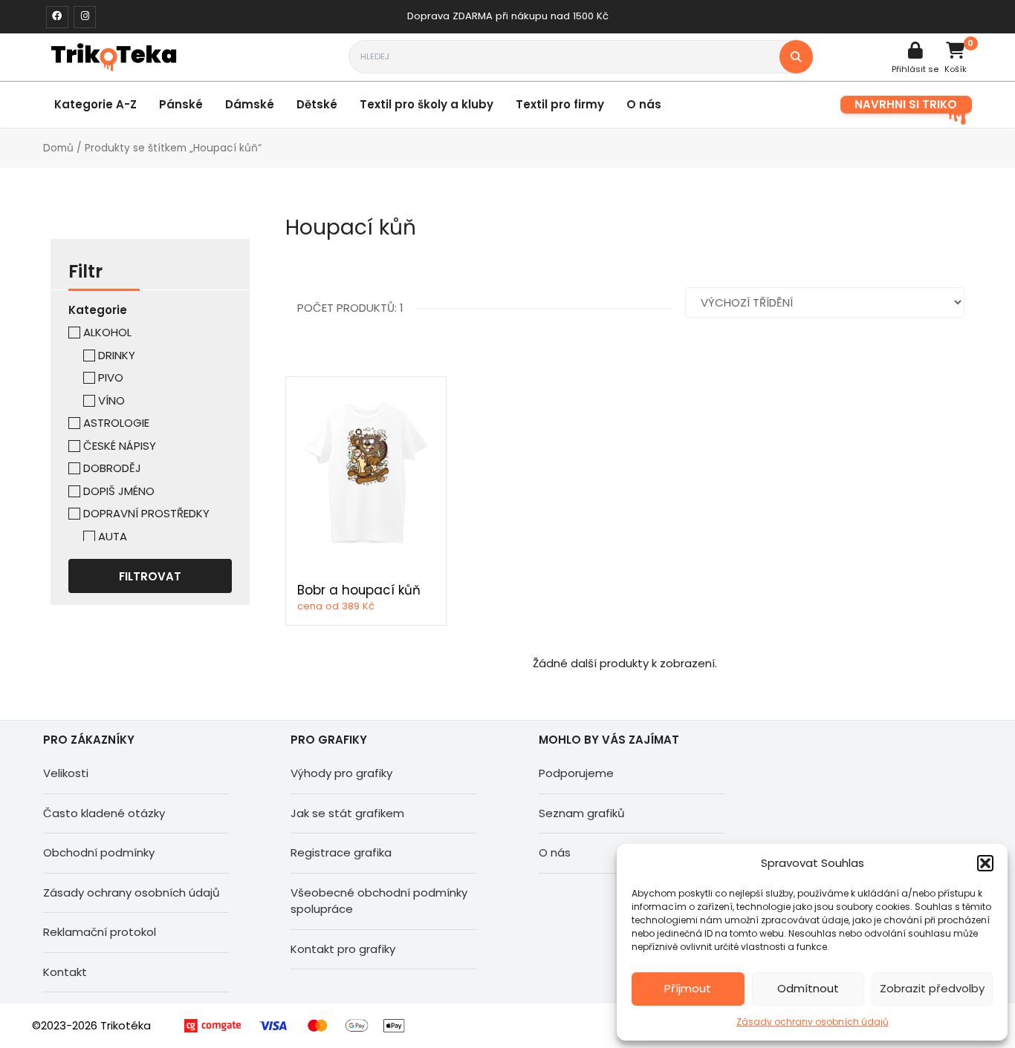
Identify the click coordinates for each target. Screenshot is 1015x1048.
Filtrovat (150, 576)
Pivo (110, 377)
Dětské (316, 104)
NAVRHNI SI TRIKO (906, 104)
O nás (643, 104)
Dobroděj (112, 468)
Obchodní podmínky (99, 852)
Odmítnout (808, 988)
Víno (111, 400)
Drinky (116, 355)
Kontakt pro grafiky (343, 949)
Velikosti (65, 773)
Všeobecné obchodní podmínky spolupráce (379, 901)
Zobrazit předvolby (932, 988)
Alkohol (107, 332)
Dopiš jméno (119, 491)
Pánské (181, 104)
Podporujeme (576, 773)
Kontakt (65, 972)
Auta (112, 536)
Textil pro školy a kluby (426, 104)
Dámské (249, 104)
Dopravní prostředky (146, 513)
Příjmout (687, 988)
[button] (985, 863)
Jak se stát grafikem (347, 813)
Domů (58, 148)
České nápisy (119, 445)
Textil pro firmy (560, 104)
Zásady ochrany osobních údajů (812, 1021)
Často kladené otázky (104, 813)
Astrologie (116, 422)
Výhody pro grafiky (341, 773)
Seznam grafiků (582, 813)
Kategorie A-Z (95, 104)
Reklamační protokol (99, 932)
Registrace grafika (341, 852)
